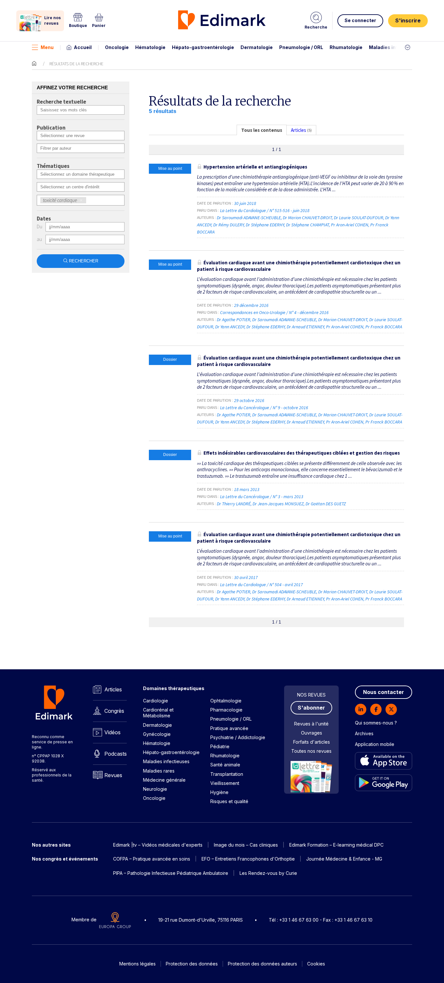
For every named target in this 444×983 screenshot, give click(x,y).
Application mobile (374, 744)
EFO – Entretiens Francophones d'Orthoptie (248, 859)
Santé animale (225, 764)
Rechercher (83, 260)
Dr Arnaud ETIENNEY (305, 327)
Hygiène (219, 792)
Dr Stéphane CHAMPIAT (307, 225)
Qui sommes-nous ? (376, 722)
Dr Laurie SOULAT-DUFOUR (358, 218)
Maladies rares (159, 771)
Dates (44, 218)
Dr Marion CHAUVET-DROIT (307, 218)
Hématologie (150, 47)
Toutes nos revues (311, 751)
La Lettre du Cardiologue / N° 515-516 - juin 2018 (265, 210)
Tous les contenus (261, 130)
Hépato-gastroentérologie (203, 47)
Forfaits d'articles (311, 742)
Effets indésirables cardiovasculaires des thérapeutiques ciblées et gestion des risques (301, 453)
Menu (47, 47)
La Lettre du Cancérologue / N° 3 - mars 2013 (262, 496)
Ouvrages (311, 733)
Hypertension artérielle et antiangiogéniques (255, 167)
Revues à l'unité (311, 723)
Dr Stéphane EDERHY (265, 225)
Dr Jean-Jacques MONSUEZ (278, 504)
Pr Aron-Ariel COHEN (349, 225)
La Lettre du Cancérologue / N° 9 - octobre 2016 (264, 407)
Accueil (83, 47)
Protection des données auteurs (262, 963)
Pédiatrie (219, 746)
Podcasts (115, 753)
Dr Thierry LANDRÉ (234, 504)
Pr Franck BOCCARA (383, 327)
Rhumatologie (346, 47)
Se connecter (360, 20)
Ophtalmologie (226, 700)
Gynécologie (157, 734)
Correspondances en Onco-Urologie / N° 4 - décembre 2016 (275, 312)
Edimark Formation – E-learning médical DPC (336, 845)
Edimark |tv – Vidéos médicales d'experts (157, 845)
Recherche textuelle (61, 102)
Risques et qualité (229, 801)
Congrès (114, 711)
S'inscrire (408, 20)
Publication (51, 128)
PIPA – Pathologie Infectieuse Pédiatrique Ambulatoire (170, 873)
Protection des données (192, 963)
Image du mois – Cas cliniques (246, 845)
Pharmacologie (226, 709)
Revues (113, 775)
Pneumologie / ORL (301, 47)
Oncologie (117, 47)
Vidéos (112, 732)
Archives (364, 733)
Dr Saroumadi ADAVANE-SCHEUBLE (249, 218)
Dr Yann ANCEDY (229, 327)
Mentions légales (137, 963)
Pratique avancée (229, 728)
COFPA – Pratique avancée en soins (151, 859)
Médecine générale (164, 780)
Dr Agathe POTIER (233, 319)
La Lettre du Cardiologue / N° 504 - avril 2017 (262, 584)
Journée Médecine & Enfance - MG (344, 859)
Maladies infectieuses (395, 47)
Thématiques (53, 166)
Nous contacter (383, 692)
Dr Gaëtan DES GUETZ (326, 504)
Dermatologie (257, 47)
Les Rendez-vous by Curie (268, 873)
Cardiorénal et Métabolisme (158, 712)
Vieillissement (224, 783)
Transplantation (226, 774)
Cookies (316, 963)
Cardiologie (155, 700)
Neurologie (155, 789)
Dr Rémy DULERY (228, 225)
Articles (113, 689)
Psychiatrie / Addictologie (237, 737)
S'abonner (311, 707)
